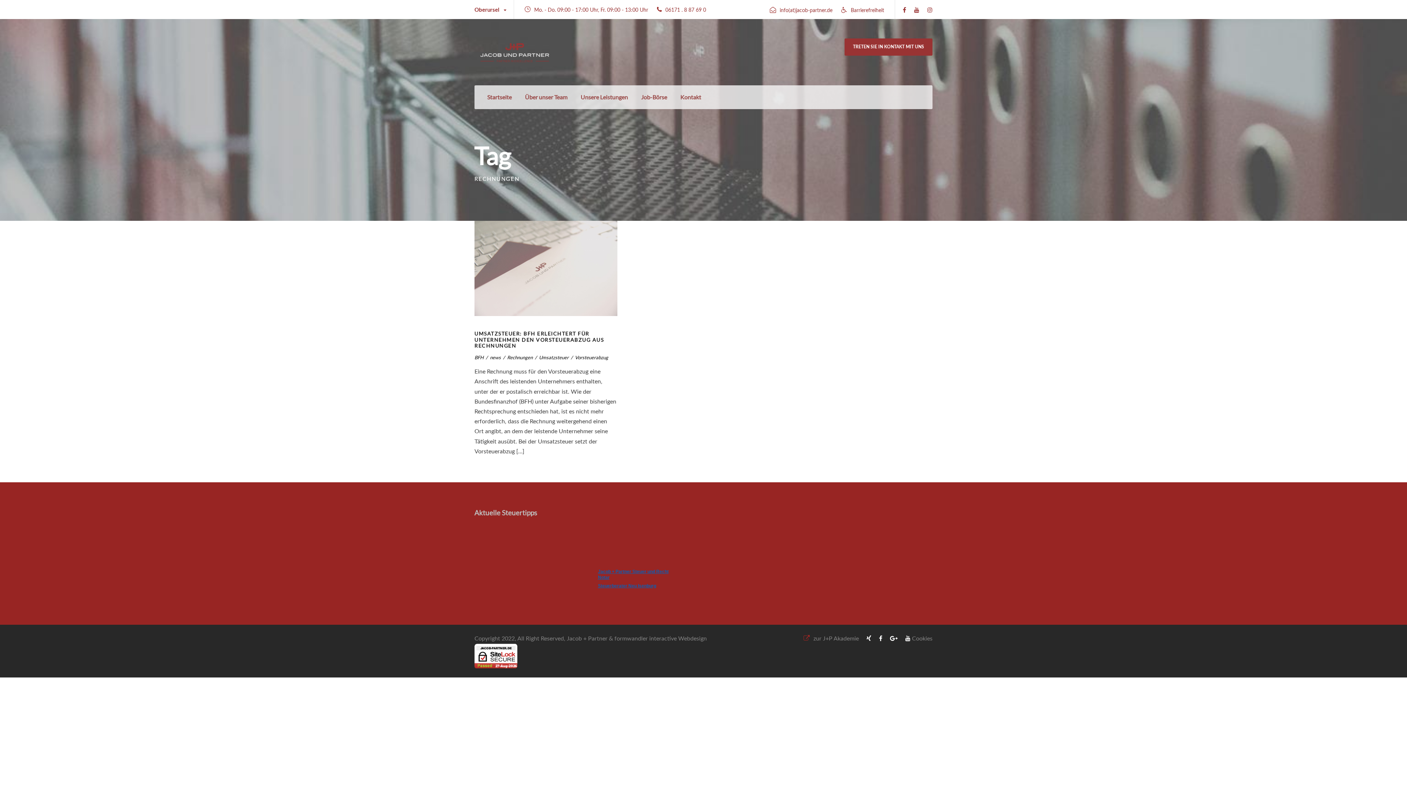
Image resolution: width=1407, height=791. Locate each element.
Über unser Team (546, 96)
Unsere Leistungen (604, 96)
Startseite (499, 96)
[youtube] (916, 10)
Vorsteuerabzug (591, 357)
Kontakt (690, 96)
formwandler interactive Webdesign (660, 639)
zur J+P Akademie (836, 639)
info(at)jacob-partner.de (806, 10)
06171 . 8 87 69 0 (685, 10)
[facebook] (904, 10)
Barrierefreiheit (867, 10)
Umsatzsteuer (554, 357)
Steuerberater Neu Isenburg (627, 585)
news (495, 357)
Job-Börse (654, 96)
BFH (479, 357)
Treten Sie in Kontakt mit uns (888, 47)
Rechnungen (520, 357)
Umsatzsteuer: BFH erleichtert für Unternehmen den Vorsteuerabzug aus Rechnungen (539, 339)
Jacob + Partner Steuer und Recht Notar (633, 574)
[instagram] (930, 10)
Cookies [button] (922, 639)
